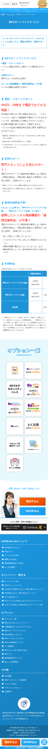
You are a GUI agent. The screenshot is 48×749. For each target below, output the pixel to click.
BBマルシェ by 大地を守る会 (15, 650)
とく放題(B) (9, 646)
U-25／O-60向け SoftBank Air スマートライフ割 (23, 604)
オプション (11, 14)
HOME (3, 14)
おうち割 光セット (11, 597)
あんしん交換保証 (11, 662)
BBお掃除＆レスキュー (13, 634)
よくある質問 (9, 567)
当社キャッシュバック (13, 585)
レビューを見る (10, 684)
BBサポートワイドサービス (15, 630)
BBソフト (8, 654)
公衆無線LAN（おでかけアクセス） (18, 627)
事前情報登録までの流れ (14, 563)
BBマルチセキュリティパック (15, 623)
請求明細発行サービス (13, 658)
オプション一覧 (10, 619)
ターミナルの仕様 (11, 555)
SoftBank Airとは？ (12, 547)
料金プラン (8, 551)
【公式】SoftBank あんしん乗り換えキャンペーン (24, 589)
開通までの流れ (10, 559)
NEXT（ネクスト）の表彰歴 (15, 680)
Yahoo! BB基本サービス (13, 642)
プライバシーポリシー (13, 688)
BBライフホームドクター (14, 638)
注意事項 (7, 691)
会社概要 (7, 676)
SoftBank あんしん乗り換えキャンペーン (20, 593)
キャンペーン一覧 (11, 581)
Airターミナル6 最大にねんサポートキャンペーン (23, 601)
